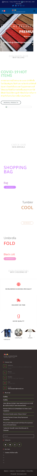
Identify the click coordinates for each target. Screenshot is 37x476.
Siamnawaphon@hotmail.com (15, 388)
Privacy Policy (30, 471)
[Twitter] (13, 6)
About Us (6, 471)
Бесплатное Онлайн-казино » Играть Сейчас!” (15, 414)
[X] (5, 445)
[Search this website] (18, 436)
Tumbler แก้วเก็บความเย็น (11, 452)
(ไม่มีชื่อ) (5, 396)
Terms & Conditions (20, 471)
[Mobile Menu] (34, 11)
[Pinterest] (18, 6)
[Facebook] (15, 6)
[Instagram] (21, 6)
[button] (11, 102)
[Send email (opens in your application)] (23, 6)
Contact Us (12, 471)
